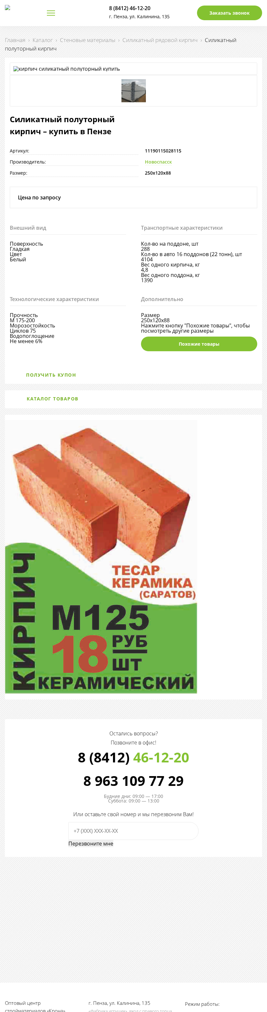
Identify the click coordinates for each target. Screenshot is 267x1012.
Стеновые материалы (87, 40)
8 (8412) (133, 757)
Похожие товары (199, 344)
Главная (15, 40)
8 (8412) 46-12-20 (129, 8)
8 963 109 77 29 (133, 781)
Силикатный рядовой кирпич (160, 40)
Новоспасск (158, 162)
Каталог (43, 40)
